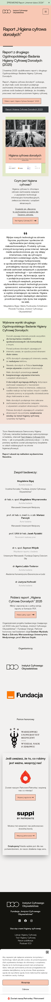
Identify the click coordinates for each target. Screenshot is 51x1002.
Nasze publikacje (25, 940)
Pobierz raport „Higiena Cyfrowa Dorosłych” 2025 (22, 101)
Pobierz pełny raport (24, 615)
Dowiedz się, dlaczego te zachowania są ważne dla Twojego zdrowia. (25, 212)
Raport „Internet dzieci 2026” (31, 2)
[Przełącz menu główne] (46, 12)
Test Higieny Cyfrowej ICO (24, 221)
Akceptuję (25, 982)
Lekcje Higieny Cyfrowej (25, 934)
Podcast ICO (25, 943)
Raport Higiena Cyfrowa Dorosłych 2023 (24, 109)
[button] (47, 952)
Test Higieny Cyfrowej (25, 937)
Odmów (25, 989)
